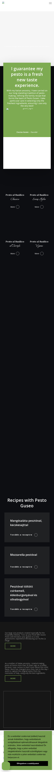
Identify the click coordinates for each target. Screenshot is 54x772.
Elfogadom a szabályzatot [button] (28, 763)
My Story (10, 659)
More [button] (12, 207)
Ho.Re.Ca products (16, 628)
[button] (50, 3)
